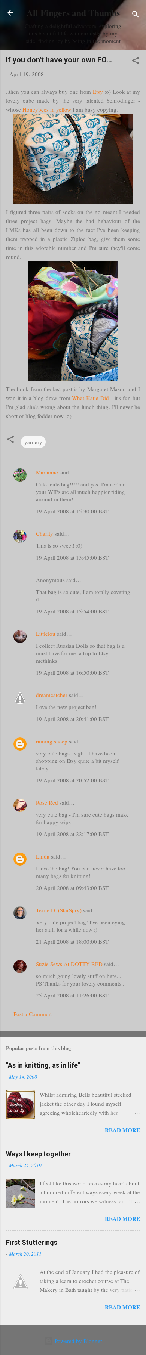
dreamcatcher (51, 695)
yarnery (33, 442)
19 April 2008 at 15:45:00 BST (72, 557)
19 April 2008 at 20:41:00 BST (72, 719)
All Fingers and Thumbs (73, 12)
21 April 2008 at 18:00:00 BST (72, 941)
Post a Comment (32, 1014)
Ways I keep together (38, 1154)
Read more (122, 1130)
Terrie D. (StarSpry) (59, 910)
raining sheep (51, 741)
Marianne (47, 472)
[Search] (135, 15)
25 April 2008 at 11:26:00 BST (72, 995)
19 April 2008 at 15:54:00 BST (72, 611)
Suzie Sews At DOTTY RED (69, 964)
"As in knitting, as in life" (43, 1065)
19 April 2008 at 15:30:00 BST (72, 511)
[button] (135, 61)
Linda (42, 856)
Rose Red (47, 802)
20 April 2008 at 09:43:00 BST (72, 887)
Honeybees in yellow (46, 109)
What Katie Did (90, 398)
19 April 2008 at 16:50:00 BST (72, 672)
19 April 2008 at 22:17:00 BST (72, 834)
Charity (44, 533)
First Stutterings (31, 1242)
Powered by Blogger (77, 1341)
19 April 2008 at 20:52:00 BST (72, 780)
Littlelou (45, 633)
